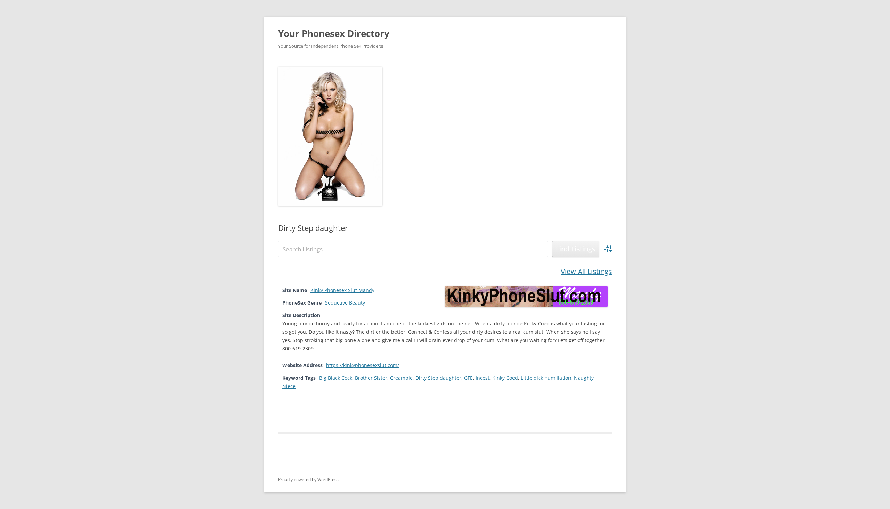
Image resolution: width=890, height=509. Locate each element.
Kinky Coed (505, 377)
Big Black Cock (335, 377)
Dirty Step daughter (438, 377)
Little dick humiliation (546, 377)
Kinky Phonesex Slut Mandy (342, 290)
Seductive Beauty (345, 302)
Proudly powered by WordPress (308, 480)
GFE (468, 377)
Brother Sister (371, 377)
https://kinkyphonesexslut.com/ (362, 365)
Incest (483, 377)
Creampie (401, 377)
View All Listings (586, 271)
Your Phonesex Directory (333, 33)
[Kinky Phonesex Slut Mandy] (526, 305)
